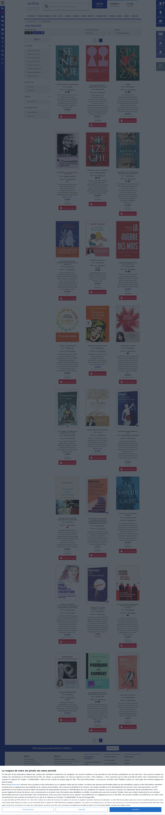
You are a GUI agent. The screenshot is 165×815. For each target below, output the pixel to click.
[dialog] (82, 790)
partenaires (15, 784)
